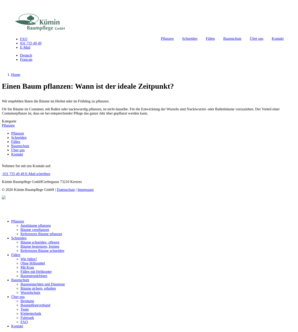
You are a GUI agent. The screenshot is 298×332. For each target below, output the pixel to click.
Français (26, 59)
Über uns (256, 39)
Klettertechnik (30, 313)
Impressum (86, 190)
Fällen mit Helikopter (36, 272)
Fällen (210, 39)
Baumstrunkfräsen (33, 276)
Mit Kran (27, 267)
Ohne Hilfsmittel (32, 263)
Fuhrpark (27, 318)
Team (24, 309)
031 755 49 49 (30, 43)
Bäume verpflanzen (34, 230)
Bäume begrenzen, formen (39, 246)
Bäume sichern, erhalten (38, 288)
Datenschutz (66, 190)
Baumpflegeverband (35, 305)
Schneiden (189, 39)
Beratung (27, 301)
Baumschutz (232, 39)
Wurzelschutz (30, 293)
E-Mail (25, 47)
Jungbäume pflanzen (35, 225)
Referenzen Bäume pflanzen (41, 234)
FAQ (23, 39)
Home (15, 75)
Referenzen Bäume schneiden (42, 251)
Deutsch (26, 55)
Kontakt (278, 39)
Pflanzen (167, 39)
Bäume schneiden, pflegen (39, 242)
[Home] (40, 22)
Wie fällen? (28, 259)
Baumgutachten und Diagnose (42, 284)
